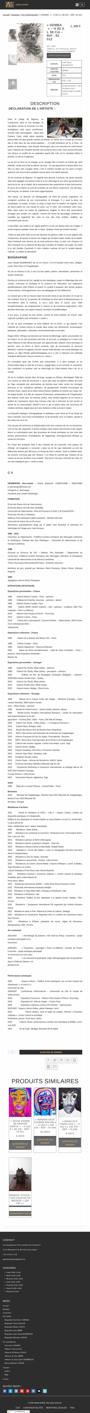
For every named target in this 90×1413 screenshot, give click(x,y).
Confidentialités (33, 1408)
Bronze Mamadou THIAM (14, 1363)
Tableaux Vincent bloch (13, 1349)
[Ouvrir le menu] (82, 5)
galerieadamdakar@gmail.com (14, 1259)
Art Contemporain (62, 49)
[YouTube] (22, 1391)
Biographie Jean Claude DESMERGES (19, 1334)
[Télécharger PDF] (48, 1066)
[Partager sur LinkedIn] (68, 1060)
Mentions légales (56, 1408)
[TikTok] (45, 1391)
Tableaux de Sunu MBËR (14, 1356)
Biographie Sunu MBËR (13, 1330)
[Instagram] (16, 1391)
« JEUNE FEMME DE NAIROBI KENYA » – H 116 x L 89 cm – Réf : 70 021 (20, 1126)
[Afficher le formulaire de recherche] (77, 4)
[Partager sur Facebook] (48, 1060)
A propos (6, 1367)
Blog (6, 1375)
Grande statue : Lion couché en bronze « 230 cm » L (20, 1199)
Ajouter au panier (51, 1052)
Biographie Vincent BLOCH (15, 1323)
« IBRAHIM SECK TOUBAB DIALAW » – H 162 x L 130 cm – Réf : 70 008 (45, 1123)
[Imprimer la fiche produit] (74, 1060)
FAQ (72, 1408)
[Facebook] (5, 1391)
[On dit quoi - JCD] (30, 43)
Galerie (7, 1371)
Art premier (7, 1313)
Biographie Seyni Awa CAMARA (17, 1320)
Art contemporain (9, 1342)
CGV (18, 1408)
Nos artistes (7, 1316)
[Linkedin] (33, 1391)
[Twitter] (10, 1391)
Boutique (6, 1309)
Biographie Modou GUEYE (15, 1327)
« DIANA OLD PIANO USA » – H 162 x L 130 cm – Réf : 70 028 (70, 1125)
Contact (5, 1379)
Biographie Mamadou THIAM (16, 1337)
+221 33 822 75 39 (10, 1254)
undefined (19, 1411)
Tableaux (73, 49)
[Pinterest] (28, 1391)
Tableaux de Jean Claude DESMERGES (19, 1359)
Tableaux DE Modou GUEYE (15, 1352)
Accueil (5, 1306)
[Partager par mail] (55, 1066)
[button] (19, 60)
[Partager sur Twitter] (55, 1060)
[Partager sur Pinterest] (61, 1060)
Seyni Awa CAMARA (13, 1345)
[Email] (39, 1391)
